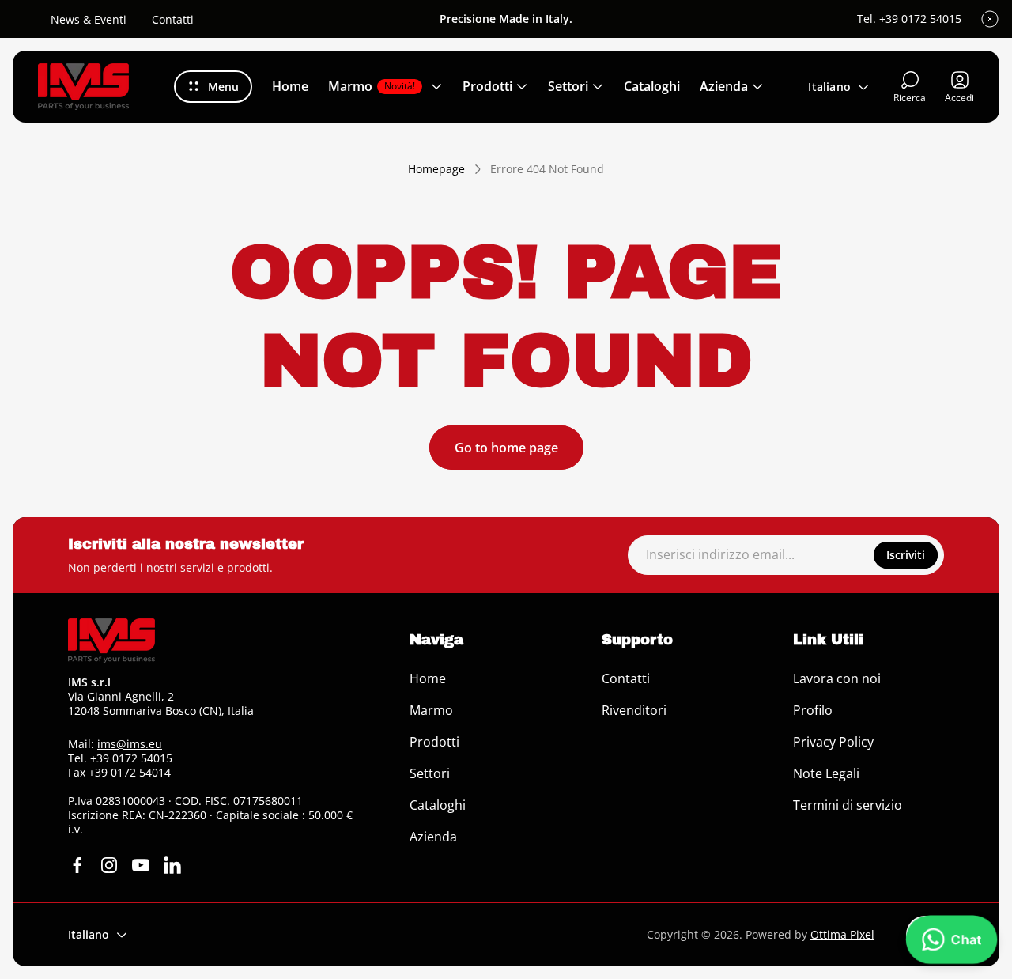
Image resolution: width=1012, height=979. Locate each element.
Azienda (433, 836)
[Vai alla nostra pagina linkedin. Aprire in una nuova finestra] (172, 865)
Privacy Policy (833, 741)
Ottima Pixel (842, 934)
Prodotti (434, 741)
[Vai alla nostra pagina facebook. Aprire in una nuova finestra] (77, 865)
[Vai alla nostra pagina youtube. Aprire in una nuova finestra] (140, 865)
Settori (430, 773)
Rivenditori (634, 710)
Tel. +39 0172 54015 (909, 19)
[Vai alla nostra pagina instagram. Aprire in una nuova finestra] (109, 865)
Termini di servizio (847, 805)
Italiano (829, 86)
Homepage (436, 169)
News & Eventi (88, 19)
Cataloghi (438, 805)
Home (428, 678)
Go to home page (506, 447)
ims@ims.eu (129, 743)
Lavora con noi (837, 678)
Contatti (173, 19)
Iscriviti (905, 554)
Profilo (813, 710)
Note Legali (826, 773)
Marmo (431, 710)
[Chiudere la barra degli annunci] (989, 18)
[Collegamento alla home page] (111, 640)
